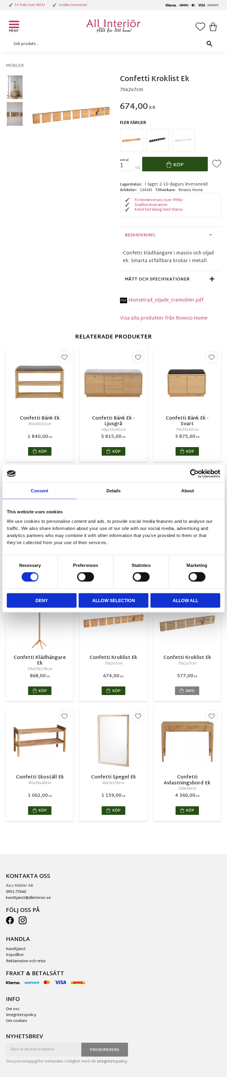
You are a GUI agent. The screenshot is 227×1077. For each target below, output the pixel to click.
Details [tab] (113, 490)
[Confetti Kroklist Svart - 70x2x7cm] (157, 140)
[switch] (85, 577)
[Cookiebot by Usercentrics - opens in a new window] (194, 473)
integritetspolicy (112, 1061)
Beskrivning (140, 235)
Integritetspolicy (21, 1015)
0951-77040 (16, 892)
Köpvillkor (15, 955)
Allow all (185, 600)
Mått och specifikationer (157, 279)
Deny (41, 600)
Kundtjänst (16, 949)
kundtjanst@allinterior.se (28, 898)
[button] (15, 25)
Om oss (13, 1009)
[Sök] (209, 44)
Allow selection (113, 600)
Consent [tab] (39, 490)
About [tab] (187, 490)
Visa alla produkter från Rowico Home (163, 318)
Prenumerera (104, 1050)
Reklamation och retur (26, 961)
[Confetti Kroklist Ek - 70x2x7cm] (131, 140)
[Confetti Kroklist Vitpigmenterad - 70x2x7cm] (183, 140)
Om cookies (16, 1021)
